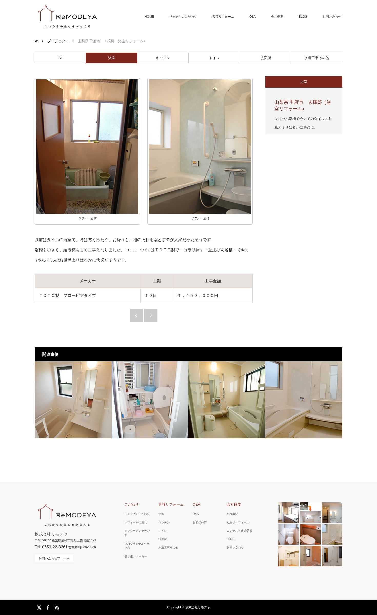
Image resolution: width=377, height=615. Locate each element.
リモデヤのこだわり (183, 16)
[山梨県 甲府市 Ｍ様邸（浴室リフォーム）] (73, 399)
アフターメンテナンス (137, 533)
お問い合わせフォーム (54, 558)
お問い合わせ (332, 16)
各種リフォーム (223, 16)
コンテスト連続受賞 (239, 530)
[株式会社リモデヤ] (67, 16)
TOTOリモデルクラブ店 (137, 546)
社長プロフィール (238, 522)
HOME (149, 16)
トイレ (214, 58)
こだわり (131, 504)
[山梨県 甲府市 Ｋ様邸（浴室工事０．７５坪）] (150, 399)
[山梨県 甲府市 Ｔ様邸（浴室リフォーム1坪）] (226, 399)
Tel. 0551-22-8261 (51, 547)
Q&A (252, 16)
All (60, 58)
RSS (56, 606)
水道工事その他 (316, 58)
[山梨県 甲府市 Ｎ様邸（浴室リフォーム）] (303, 399)
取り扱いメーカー (135, 556)
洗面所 (265, 58)
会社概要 (277, 16)
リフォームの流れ (135, 522)
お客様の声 (200, 522)
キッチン (163, 58)
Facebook (47, 606)
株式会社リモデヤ (197, 607)
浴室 (111, 58)
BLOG (303, 16)
